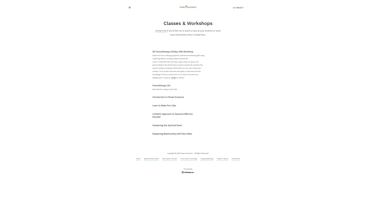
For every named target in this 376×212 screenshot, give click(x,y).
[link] (188, 7)
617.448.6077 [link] (238, 7)
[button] (130, 7)
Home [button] (138, 159)
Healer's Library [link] (222, 159)
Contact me (161, 30)
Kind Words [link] (236, 159)
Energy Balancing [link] (207, 159)
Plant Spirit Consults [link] (169, 159)
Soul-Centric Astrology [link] (189, 159)
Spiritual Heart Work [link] (151, 159)
